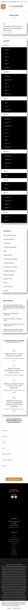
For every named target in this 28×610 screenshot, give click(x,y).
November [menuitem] (8, 119)
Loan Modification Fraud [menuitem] (10, 267)
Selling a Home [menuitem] (7, 279)
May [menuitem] (6, 60)
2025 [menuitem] (6, 72)
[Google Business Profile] (12, 496)
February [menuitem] (8, 67)
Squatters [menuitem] (6, 290)
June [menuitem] (7, 57)
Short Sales (14, 543)
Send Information (14, 479)
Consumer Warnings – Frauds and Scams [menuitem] (12, 319)
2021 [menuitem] (5, 114)
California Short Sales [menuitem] (9, 235)
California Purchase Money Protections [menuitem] (11, 314)
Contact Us (14, 549)
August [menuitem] (7, 50)
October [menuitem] (7, 76)
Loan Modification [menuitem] (8, 263)
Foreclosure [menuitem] (6, 243)
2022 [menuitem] (5, 98)
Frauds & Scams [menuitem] (7, 255)
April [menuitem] (7, 64)
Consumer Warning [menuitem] (8, 239)
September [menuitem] (8, 80)
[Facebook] (15, 496)
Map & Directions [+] (14, 527)
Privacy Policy (14, 555)
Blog (14, 547)
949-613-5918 (22, 2)
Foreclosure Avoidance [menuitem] (9, 247)
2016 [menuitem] (5, 171)
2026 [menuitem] (6, 45)
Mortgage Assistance (14, 539)
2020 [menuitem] (6, 151)
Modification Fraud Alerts (14, 541)
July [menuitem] (6, 53)
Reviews (14, 545)
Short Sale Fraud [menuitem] (8, 286)
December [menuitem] (8, 156)
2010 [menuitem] (5, 212)
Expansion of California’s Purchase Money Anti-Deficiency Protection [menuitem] (13, 330)
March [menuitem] (7, 90)
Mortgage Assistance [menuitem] (9, 271)
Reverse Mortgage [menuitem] (8, 275)
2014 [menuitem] (5, 180)
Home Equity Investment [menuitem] (10, 259)
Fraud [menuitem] (5, 251)
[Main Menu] (3, 6)
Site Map (14, 551)
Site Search (14, 553)
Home (14, 535)
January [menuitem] (7, 207)
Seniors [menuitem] (5, 283)
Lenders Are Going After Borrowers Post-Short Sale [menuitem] (13, 324)
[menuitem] (14, 535)
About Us (14, 537)
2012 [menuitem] (5, 192)
